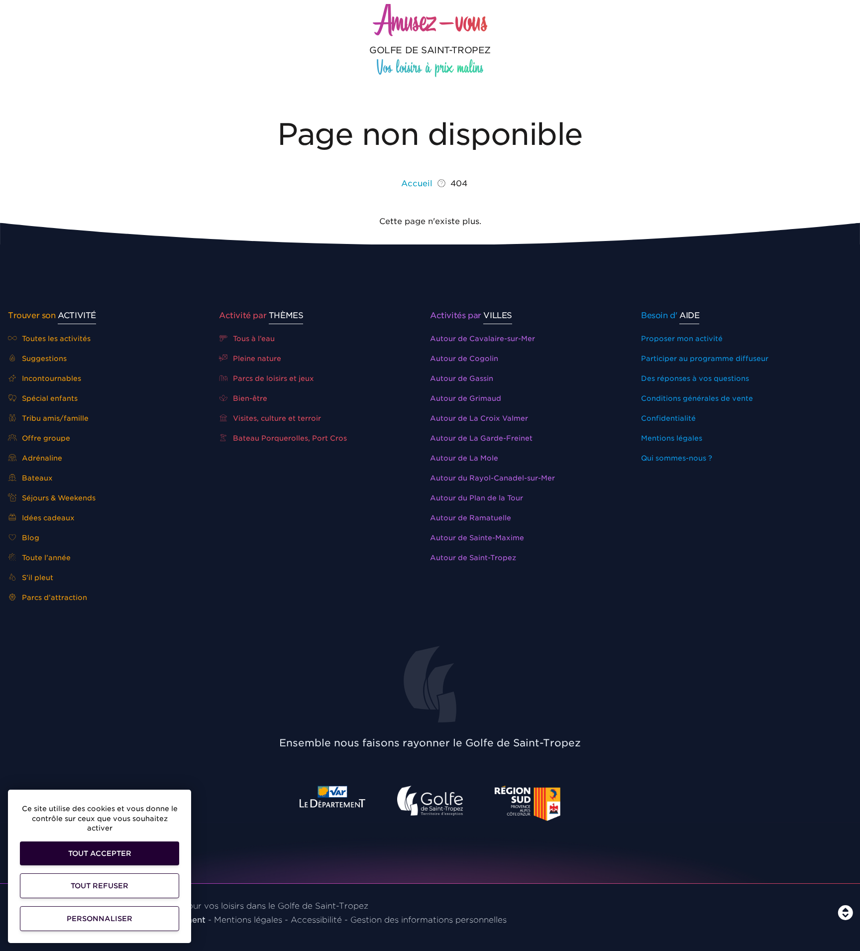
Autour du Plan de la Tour (476, 498)
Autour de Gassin (461, 378)
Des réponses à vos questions (695, 378)
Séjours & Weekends (58, 498)
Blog (29, 538)
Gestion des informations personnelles (428, 920)
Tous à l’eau (253, 339)
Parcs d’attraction (53, 597)
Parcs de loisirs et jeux (272, 378)
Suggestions (43, 358)
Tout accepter (99, 853)
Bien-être (249, 398)
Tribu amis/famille (54, 418)
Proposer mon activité (682, 339)
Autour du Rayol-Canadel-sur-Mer (492, 478)
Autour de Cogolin (464, 358)
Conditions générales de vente (697, 398)
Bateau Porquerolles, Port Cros (289, 438)
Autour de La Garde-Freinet (481, 438)
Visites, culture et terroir (276, 418)
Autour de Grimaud (465, 398)
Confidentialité (668, 418)
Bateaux (36, 478)
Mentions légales (671, 438)
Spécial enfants (49, 398)
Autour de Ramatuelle (470, 518)
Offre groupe (45, 438)
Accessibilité (316, 920)
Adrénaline (41, 458)
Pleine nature (256, 358)
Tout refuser (99, 886)
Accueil (416, 183)
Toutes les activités (55, 339)
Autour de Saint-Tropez (473, 558)
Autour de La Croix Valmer (479, 418)
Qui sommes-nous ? (676, 458)
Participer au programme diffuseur (704, 358)
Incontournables (50, 378)
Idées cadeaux (47, 518)
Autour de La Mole (464, 458)
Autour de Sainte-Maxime (477, 538)
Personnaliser (99, 919)
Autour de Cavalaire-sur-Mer (482, 339)
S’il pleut (36, 578)
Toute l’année (45, 558)
